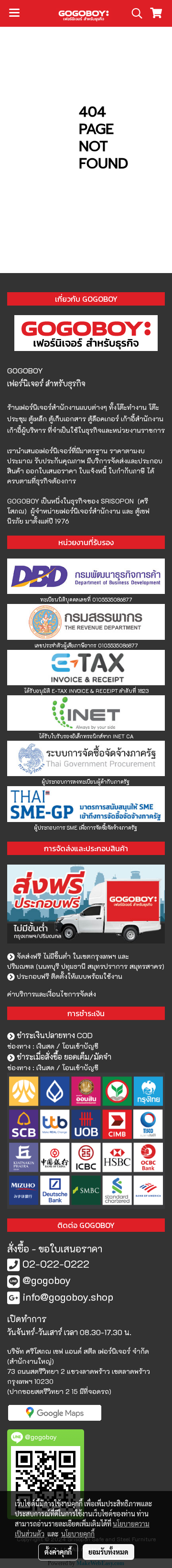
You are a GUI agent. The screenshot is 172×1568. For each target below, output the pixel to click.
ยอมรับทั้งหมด (108, 1551)
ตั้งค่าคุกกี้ (58, 1551)
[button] (133, 13)
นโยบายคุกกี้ (78, 1533)
